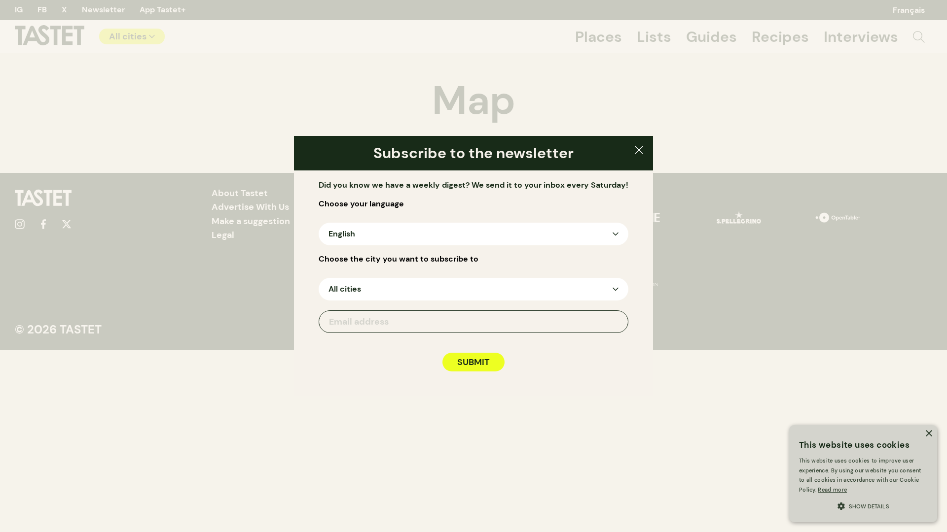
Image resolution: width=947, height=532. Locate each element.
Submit (473, 362)
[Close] (639, 151)
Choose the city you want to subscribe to (398, 259)
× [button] (928, 433)
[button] (863, 505)
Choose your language (361, 204)
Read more (832, 489)
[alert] (863, 473)
